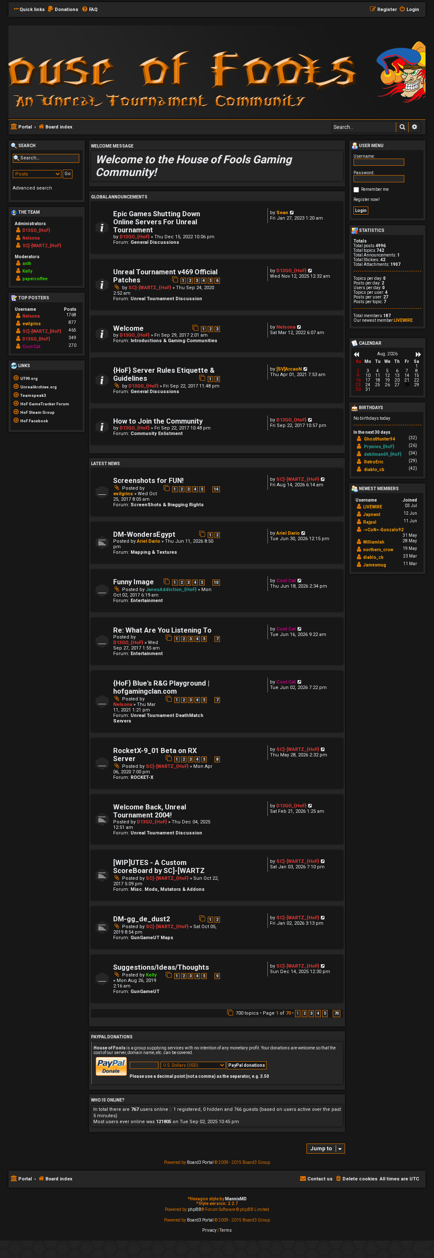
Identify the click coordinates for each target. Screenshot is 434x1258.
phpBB (194, 1209)
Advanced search (32, 188)
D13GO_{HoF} (135, 237)
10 (216, 582)
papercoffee (34, 278)
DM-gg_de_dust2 (141, 919)
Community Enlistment (157, 433)
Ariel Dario (148, 541)
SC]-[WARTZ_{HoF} (149, 287)
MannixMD (236, 1199)
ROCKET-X (142, 777)
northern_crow (378, 549)
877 (72, 322)
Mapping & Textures (154, 552)
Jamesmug (374, 565)
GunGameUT (145, 991)
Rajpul (369, 522)
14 (216, 489)
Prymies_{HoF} (379, 446)
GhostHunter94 (379, 439)
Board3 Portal (200, 1162)
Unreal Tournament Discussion (166, 298)
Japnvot (371, 514)
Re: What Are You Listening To (162, 630)
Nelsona (285, 327)
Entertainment (147, 600)
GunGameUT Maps (152, 937)
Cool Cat (286, 580)
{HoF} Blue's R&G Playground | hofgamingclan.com (161, 687)
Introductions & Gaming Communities (174, 340)
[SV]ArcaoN (289, 369)
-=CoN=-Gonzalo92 (383, 529)
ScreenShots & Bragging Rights (167, 505)
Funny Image (133, 582)
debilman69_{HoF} (382, 454)
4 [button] (318, 1013)
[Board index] (123, 71)
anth (26, 263)
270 (72, 345)
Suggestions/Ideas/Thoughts (161, 967)
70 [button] (336, 1013)
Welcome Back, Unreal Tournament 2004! (149, 811)
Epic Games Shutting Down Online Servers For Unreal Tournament (156, 222)
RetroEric (374, 462)
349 (72, 337)
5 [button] (325, 1013)
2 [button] (304, 1013)
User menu (371, 145)
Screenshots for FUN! (148, 481)
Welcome (128, 328)
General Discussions (155, 242)
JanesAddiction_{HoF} (171, 589)
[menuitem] (62, 10)
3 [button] (311, 1013)
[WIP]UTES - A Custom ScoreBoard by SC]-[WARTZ (159, 867)
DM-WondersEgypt (144, 534)
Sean (282, 212)
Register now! (366, 199)
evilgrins (123, 494)
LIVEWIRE (403, 320)
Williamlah (373, 542)
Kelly (151, 975)
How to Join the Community (158, 421)
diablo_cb (374, 469)
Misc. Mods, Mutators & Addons (168, 889)
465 (72, 330)
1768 (71, 314)
